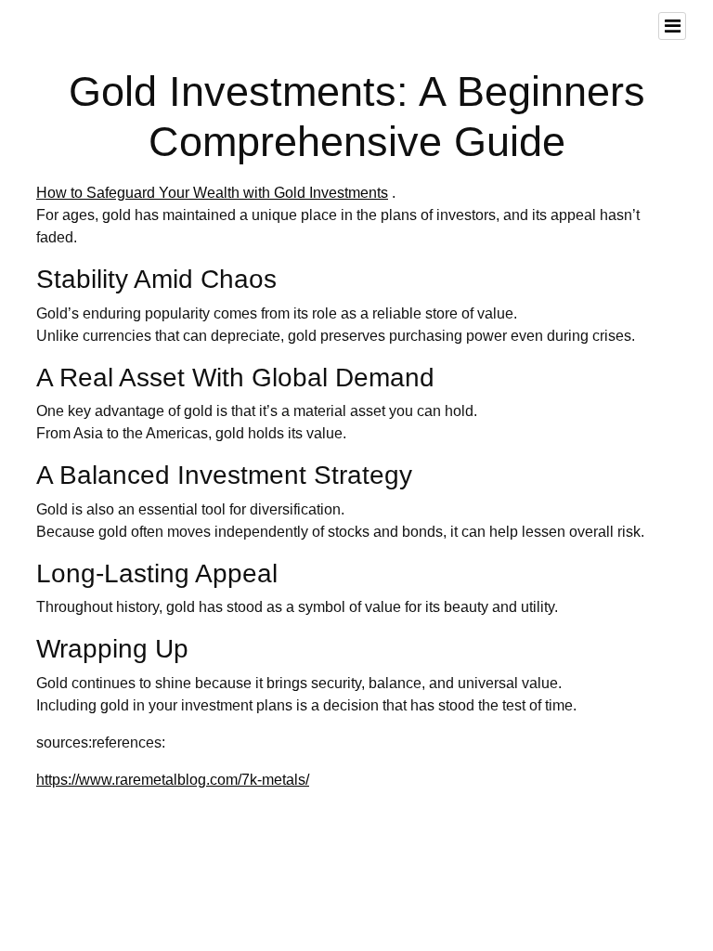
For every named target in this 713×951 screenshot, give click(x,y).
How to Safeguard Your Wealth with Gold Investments (212, 193)
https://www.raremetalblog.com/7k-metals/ (172, 780)
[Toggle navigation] (672, 26)
